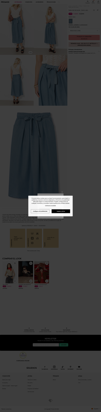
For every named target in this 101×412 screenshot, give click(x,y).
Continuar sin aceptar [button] (50, 205)
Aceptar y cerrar (61, 211)
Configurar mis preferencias (40, 211)
